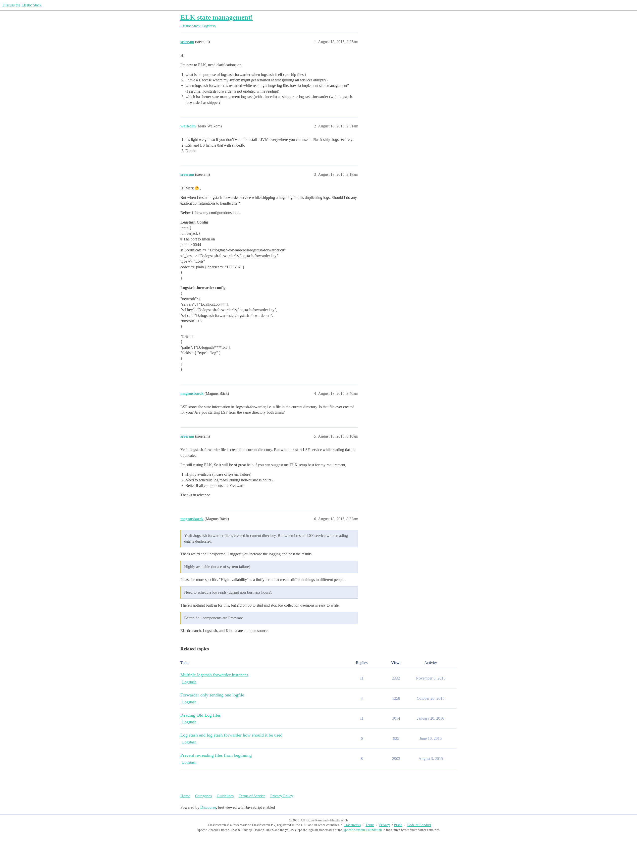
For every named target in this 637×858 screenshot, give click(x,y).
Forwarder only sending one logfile (212, 694)
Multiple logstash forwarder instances (214, 674)
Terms (370, 825)
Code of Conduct (419, 825)
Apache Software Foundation (362, 830)
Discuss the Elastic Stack (22, 5)
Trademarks (352, 825)
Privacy (384, 825)
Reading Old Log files (200, 715)
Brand (398, 825)
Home (185, 796)
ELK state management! (216, 17)
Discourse (208, 807)
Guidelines (225, 796)
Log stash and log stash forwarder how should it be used (231, 735)
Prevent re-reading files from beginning (216, 755)
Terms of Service (252, 796)
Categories (203, 796)
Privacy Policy (281, 796)
